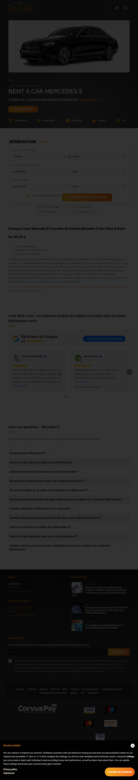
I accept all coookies (119, 771)
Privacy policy (10, 769)
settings (130, 756)
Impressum (8, 773)
